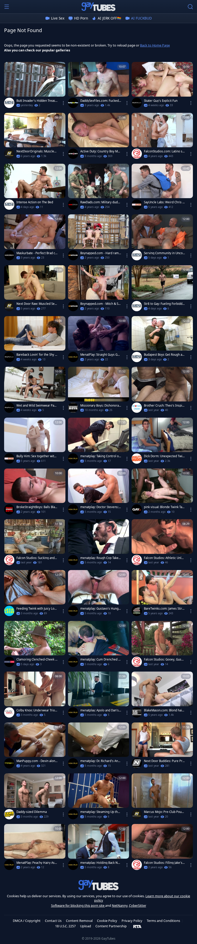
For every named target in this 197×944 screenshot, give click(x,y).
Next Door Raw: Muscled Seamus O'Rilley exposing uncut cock (36, 304)
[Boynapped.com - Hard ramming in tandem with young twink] (98, 238)
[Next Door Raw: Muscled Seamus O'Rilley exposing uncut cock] (34, 289)
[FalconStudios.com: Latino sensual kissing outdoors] (162, 137)
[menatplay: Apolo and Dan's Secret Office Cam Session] (98, 696)
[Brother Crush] (137, 407)
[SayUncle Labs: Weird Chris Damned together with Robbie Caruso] (162, 188)
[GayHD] (137, 509)
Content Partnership (111, 926)
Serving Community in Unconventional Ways (164, 253)
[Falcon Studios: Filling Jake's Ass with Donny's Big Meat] (162, 848)
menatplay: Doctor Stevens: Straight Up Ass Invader (100, 507)
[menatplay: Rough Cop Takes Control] (98, 543)
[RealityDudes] (137, 458)
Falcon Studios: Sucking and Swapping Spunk (36, 558)
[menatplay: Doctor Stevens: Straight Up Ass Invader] (98, 493)
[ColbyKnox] (9, 712)
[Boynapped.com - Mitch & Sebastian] (98, 289)
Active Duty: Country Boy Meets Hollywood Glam (100, 151)
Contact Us (53, 920)
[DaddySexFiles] (73, 103)
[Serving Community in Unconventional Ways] (162, 238)
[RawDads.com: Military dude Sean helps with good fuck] (98, 188)
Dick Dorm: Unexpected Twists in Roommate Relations (164, 456)
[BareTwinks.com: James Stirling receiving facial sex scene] (162, 594)
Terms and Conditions (163, 920)
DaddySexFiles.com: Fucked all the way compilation (100, 101)
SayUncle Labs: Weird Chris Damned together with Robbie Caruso (164, 202)
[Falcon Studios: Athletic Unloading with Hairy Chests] (162, 543)
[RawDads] (73, 204)
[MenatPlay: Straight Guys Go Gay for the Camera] (98, 340)
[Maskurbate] (9, 255)
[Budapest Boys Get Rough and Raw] (162, 340)
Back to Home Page (155, 45)
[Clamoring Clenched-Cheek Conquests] (34, 645)
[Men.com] (9, 103)
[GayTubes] (98, 6)
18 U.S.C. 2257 (65, 926)
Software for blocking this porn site (78, 905)
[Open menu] (6, 6)
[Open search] (190, 6)
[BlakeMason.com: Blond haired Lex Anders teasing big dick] (162, 696)
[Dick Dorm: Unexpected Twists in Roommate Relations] (162, 442)
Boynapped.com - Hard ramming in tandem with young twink (100, 253)
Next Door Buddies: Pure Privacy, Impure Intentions (164, 761)
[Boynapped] (73, 255)
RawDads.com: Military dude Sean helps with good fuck (100, 202)
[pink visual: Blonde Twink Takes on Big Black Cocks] (162, 493)
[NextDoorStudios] (9, 154)
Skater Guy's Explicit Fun (161, 101)
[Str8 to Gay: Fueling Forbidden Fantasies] (162, 289)
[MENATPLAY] (73, 357)
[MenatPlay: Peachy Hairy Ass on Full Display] (34, 848)
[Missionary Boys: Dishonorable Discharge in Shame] (98, 391)
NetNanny (119, 905)
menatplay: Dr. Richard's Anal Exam (100, 761)
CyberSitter (137, 905)
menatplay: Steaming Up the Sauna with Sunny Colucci (100, 812)
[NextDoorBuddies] (137, 763)
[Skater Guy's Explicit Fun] (162, 86)
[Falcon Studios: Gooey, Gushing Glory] (162, 645)
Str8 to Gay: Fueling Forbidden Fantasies (164, 304)
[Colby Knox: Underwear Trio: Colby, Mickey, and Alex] (34, 696)
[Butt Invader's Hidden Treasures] (34, 86)
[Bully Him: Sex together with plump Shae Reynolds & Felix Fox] (34, 442)
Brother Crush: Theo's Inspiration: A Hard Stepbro (164, 405)
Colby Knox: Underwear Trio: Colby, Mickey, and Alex (36, 710)
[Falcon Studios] (137, 154)
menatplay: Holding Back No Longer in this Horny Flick (100, 863)
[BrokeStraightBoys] (9, 509)
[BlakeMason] (137, 712)
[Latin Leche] (9, 611)
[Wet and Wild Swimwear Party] (34, 391)
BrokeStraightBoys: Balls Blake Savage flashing (36, 507)
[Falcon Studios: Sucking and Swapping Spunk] (34, 543)
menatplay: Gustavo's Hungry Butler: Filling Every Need (100, 608)
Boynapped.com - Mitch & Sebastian (100, 304)
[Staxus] (9, 662)
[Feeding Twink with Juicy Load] (34, 594)
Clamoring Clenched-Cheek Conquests (36, 659)
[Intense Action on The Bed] (34, 188)
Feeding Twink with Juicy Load (36, 608)
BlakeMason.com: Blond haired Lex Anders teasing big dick (164, 710)
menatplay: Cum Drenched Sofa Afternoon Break (100, 659)
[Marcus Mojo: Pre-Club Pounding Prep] (162, 797)
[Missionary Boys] (73, 407)
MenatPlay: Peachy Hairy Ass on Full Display (36, 863)
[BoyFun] (137, 103)
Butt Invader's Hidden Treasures (36, 101)
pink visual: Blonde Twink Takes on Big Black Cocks (164, 507)
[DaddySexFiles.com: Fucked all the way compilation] (98, 86)
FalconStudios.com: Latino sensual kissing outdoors (164, 151)
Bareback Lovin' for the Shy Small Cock (36, 354)
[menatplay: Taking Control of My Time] (98, 442)
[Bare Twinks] (137, 611)
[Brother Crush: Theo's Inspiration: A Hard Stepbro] (162, 391)
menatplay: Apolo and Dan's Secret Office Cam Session (100, 710)
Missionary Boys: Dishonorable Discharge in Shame (100, 405)
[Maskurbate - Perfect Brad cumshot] (34, 238)
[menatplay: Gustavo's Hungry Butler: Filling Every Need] (98, 594)
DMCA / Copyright (27, 920)
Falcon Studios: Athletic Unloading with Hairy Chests (164, 558)
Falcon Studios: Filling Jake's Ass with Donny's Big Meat (164, 863)
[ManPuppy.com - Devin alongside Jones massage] (34, 746)
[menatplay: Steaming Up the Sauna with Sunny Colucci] (98, 797)
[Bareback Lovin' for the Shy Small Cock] (34, 340)
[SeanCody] (9, 814)
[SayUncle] (137, 204)
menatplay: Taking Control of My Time (100, 456)
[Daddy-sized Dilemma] (34, 797)
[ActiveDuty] (73, 154)
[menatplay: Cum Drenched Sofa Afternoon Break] (98, 645)
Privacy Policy (132, 920)
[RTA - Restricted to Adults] (137, 926)
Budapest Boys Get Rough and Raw (164, 354)
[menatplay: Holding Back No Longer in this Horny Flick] (98, 848)
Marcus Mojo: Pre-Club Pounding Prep (163, 812)
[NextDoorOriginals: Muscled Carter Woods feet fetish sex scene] (34, 137)
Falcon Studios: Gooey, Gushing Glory (164, 659)
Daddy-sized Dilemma (31, 812)
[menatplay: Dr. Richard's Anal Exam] (98, 746)
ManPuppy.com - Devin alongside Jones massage (36, 761)
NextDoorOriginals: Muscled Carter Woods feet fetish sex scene (36, 151)
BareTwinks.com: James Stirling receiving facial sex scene (164, 608)
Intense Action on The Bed (34, 202)
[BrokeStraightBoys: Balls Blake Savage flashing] (34, 493)
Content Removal (79, 920)
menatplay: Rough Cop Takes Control (100, 558)
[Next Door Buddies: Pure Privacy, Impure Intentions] (162, 746)
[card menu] (63, 103)
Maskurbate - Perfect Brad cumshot (36, 253)
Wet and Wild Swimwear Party (36, 405)
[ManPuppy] (9, 763)
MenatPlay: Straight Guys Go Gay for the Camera (99, 354)
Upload (85, 926)
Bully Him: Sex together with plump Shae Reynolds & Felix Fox (36, 456)
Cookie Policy (107, 920)
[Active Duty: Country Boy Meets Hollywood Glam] (98, 137)
